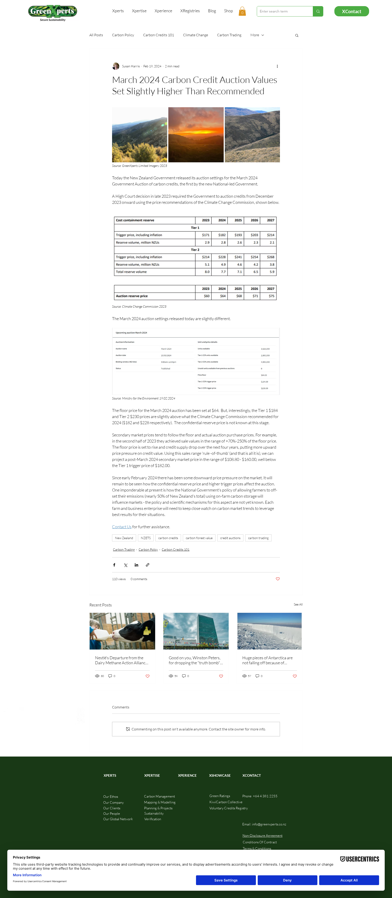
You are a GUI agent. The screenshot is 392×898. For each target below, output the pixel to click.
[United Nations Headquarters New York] (196, 631)
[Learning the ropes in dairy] (122, 631)
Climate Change (195, 35)
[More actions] (277, 66)
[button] (242, 11)
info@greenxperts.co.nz (269, 824)
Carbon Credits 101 (158, 35)
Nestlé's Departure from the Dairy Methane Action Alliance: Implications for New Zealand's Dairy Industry (121, 660)
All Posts (96, 35)
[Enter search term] (318, 11)
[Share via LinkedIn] (136, 565)
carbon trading (258, 538)
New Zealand (124, 538)
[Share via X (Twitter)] (125, 565)
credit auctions (230, 538)
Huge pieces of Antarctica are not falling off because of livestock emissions (267, 660)
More (254, 35)
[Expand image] (139, 134)
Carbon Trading (229, 35)
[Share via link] (147, 565)
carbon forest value (199, 538)
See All (298, 604)
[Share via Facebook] (114, 565)
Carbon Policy (123, 35)
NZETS (146, 538)
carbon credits (168, 538)
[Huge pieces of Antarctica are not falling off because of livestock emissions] (269, 631)
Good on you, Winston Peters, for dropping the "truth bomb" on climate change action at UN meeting (195, 660)
